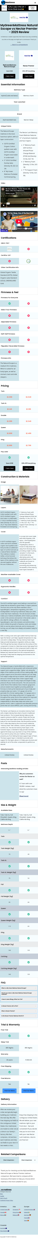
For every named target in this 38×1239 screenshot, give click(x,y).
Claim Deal (32, 8)
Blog (1, 1194)
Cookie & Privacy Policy (6, 1200)
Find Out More (9, 1091)
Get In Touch (3, 1198)
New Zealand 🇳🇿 (4, 1231)
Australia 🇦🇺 (3, 1228)
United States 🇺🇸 (5, 1209)
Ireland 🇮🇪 (27, 1212)
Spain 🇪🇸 (26, 1220)
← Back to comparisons (19, 45)
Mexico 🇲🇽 (3, 1215)
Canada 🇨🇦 (3, 1212)
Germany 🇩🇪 (27, 1215)
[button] (35, 2)
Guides (2, 1196)
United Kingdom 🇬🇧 (29, 1209)
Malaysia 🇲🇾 (16, 1215)
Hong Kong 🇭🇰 (17, 1212)
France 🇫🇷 (27, 1218)
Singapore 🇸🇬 (16, 1209)
